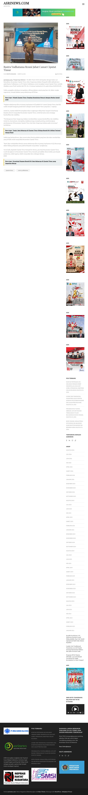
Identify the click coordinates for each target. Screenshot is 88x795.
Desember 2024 (70, 534)
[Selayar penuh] (83, 713)
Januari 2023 (70, 630)
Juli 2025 (69, 504)
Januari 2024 (70, 580)
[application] (75, 709)
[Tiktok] (75, 440)
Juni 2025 (69, 509)
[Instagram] (72, 440)
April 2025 (69, 517)
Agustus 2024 (70, 550)
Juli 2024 (69, 555)
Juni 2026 (69, 458)
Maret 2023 (69, 622)
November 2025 (71, 488)
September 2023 (71, 597)
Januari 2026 (70, 479)
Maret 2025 (69, 521)
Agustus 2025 (70, 500)
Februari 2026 (70, 475)
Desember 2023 (70, 584)
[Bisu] (80, 713)
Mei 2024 (68, 563)
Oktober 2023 (70, 592)
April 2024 (69, 567)
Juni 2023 (69, 609)
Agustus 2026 (70, 450)
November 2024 (71, 538)
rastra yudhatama (23, 170)
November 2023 (71, 588)
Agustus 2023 (70, 601)
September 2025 (71, 496)
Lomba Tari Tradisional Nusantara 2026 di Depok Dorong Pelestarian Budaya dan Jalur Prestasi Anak (74, 648)
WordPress (58, 791)
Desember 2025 (70, 483)
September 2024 (71, 546)
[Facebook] (66, 440)
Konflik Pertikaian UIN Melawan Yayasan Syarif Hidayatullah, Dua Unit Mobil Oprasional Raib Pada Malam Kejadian (75, 386)
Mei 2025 (68, 513)
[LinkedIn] (69, 440)
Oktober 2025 (70, 492)
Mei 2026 (68, 462)
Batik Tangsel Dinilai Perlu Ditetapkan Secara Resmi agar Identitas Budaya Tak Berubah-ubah (43, 761)
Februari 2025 (70, 525)
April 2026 (69, 467)
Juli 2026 (69, 454)
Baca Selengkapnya (65, 746)
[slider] (74, 712)
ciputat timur (9, 170)
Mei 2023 (68, 613)
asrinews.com (16, 3)
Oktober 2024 (70, 542)
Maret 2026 (69, 471)
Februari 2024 (70, 576)
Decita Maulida (11, 74)
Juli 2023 (69, 605)
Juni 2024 (69, 559)
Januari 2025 (70, 530)
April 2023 (69, 618)
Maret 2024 (69, 571)
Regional (59, 74)
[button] (75, 709)
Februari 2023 (70, 626)
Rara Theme (41, 791)
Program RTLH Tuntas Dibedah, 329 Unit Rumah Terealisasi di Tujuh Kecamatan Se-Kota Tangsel (75, 657)
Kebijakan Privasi (67, 791)
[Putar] (68, 713)
